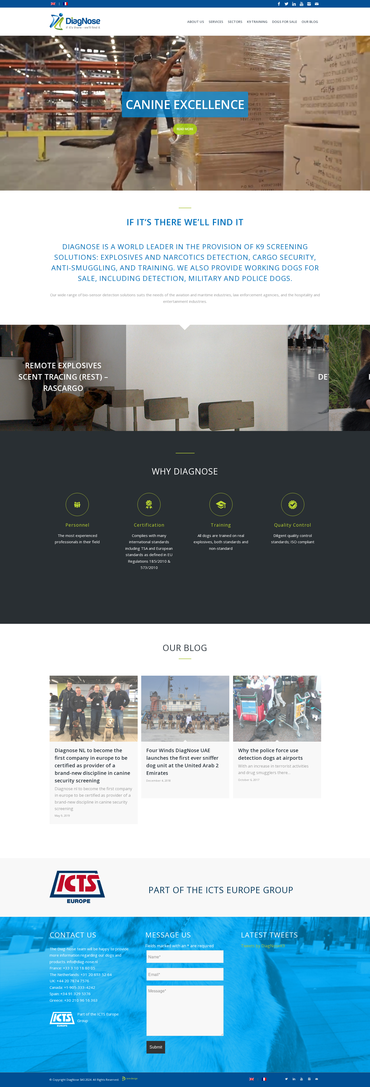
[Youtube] (301, 4)
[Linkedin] (294, 4)
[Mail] (316, 4)
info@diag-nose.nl (82, 961)
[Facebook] (279, 4)
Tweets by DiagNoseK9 (263, 946)
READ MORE (185, 129)
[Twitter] (286, 4)
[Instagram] (309, 4)
